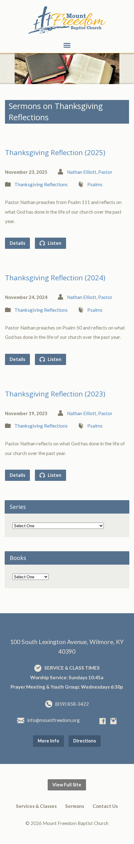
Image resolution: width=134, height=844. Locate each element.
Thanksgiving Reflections (41, 184)
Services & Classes (36, 806)
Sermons (74, 806)
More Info (48, 740)
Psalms (95, 184)
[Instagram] (113, 721)
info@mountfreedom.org (53, 720)
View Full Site (66, 784)
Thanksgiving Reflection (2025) (55, 152)
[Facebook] (102, 721)
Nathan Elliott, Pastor (89, 172)
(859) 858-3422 (72, 704)
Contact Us (105, 806)
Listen (54, 243)
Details (17, 243)
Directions (84, 740)
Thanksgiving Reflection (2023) (55, 394)
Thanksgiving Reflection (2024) (55, 277)
